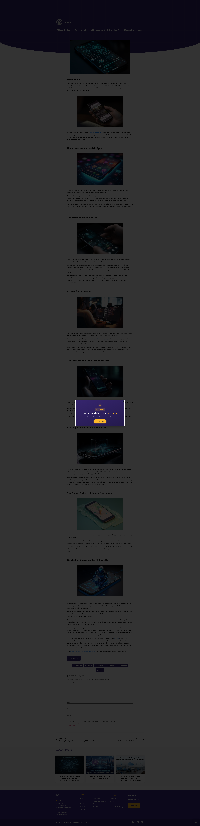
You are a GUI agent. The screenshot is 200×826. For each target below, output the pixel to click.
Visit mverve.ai (100, 421)
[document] (100, 413)
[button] (196, 821)
